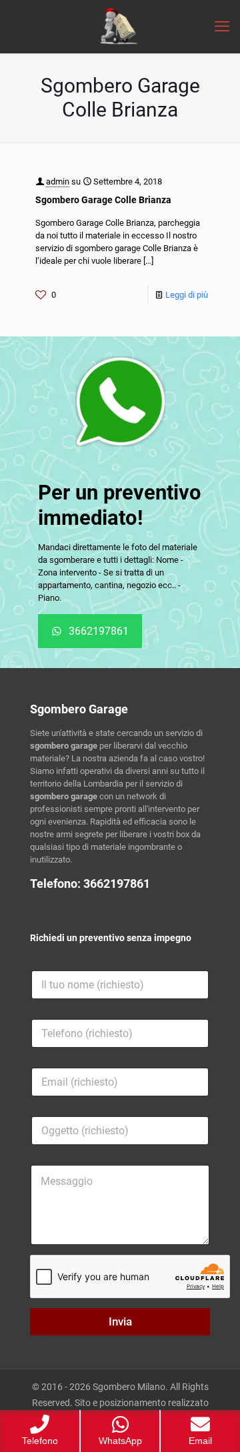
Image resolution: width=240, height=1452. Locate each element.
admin (57, 181)
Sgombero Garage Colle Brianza (103, 199)
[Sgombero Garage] (120, 27)
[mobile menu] (222, 26)
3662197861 (116, 884)
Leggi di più (186, 295)
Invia (120, 1321)
